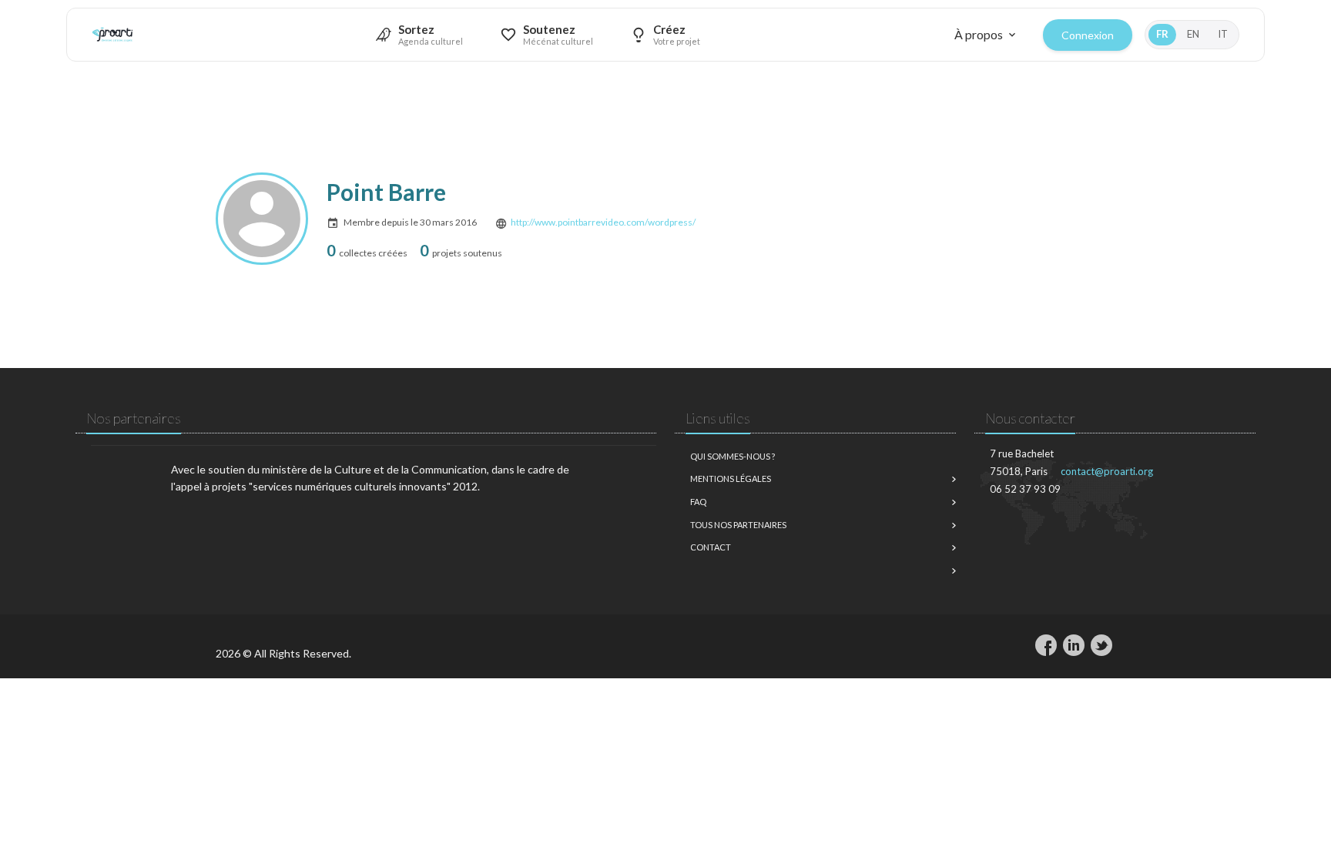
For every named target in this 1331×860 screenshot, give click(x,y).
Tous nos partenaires (738, 525)
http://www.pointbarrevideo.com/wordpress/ (603, 222)
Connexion (1087, 35)
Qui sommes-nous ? (732, 456)
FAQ (698, 502)
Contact (710, 547)
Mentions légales (730, 479)
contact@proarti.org (1107, 471)
